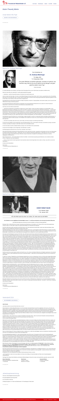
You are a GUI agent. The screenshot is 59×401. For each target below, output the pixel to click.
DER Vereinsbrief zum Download (11, 300)
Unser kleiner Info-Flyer (10, 15)
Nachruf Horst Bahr (9, 194)
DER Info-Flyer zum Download (10, 17)
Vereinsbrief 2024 (8, 297)
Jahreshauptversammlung (11, 373)
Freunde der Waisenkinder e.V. (17, 3)
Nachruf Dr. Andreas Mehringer (12, 68)
